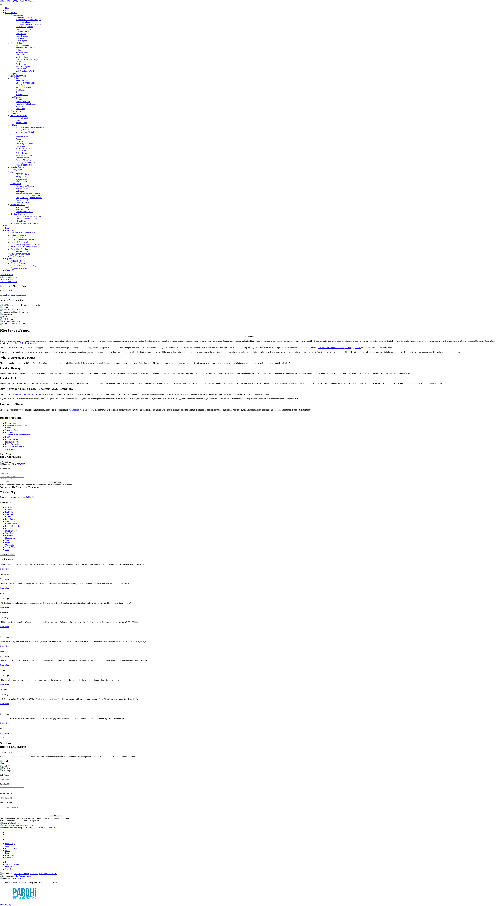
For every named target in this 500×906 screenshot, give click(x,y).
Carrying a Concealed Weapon (28, 24)
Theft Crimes (15, 97)
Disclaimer (9, 867)
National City (10, 538)
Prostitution (20, 90)
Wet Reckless (21, 181)
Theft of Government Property (28, 59)
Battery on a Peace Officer (26, 22)
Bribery (19, 50)
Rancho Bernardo (12, 526)
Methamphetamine (23, 188)
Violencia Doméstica (18, 268)
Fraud (18, 120)
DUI (12, 172)
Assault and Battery (24, 17)
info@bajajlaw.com (23, 876)
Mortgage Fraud (22, 57)
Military (13, 125)
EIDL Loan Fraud (23, 148)
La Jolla (8, 510)
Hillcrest (8, 542)
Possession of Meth (24, 200)
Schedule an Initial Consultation (13, 295)
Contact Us (9, 270)
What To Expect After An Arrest (23, 247)
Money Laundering (24, 45)
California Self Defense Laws (22, 233)
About (7, 10)
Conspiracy (20, 141)
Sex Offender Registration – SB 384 (25, 244)
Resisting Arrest (22, 158)
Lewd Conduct (22, 85)
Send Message (55, 482)
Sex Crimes (15, 78)
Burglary (19, 99)
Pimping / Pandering (24, 87)
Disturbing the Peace (24, 144)
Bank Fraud (20, 55)
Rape (18, 92)
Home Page (10, 844)
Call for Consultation (8, 277)
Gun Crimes (21, 34)
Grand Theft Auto (23, 101)
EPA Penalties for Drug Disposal (29, 195)
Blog (7, 228)
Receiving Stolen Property (26, 104)
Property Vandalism (24, 160)
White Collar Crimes (18, 116)
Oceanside (9, 545)
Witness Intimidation (24, 165)
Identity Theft (21, 123)
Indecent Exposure (23, 80)
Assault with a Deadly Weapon (28, 19)
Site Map (9, 869)
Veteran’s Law (16, 111)
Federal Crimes (16, 43)
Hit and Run (21, 221)
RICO (18, 62)
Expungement (16, 169)
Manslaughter (21, 41)
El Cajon (8, 528)
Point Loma (10, 519)
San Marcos (10, 533)
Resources (9, 230)
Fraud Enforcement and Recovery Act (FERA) (23, 394)
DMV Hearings (22, 174)
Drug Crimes (15, 183)
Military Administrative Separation (30, 127)
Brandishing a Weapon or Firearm (24, 223)
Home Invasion (22, 36)
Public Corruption (23, 66)
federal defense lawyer (29, 343)
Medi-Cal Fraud (22, 207)
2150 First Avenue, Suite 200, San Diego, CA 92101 (35, 873)
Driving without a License (26, 219)
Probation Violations (24, 155)
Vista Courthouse (17, 256)
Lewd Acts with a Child (25, 83)
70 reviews (50, 828)
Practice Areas (11, 12)
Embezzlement (22, 118)
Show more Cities (7, 554)
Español (8, 258)
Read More (4, 569)
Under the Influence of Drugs (28, 193)
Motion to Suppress (18, 235)
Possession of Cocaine (25, 186)
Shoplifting (20, 108)
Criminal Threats (22, 31)
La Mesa (8, 517)
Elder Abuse (21, 151)
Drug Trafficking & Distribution (29, 197)
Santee (8, 540)
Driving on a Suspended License (29, 216)
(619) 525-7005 (6, 275)
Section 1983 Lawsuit (19, 242)
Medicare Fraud (22, 209)
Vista (7, 549)
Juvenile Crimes (17, 167)
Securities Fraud (22, 52)
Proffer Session (22, 64)
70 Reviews (5, 738)
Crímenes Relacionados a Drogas (24, 265)
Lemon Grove (11, 524)
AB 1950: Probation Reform (22, 240)
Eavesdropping (22, 146)
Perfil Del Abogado (18, 261)
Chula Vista (10, 521)
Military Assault (22, 130)
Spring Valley (10, 547)
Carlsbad (8, 507)
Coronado (9, 514)
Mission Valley (11, 531)
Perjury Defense (22, 153)
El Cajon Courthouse (19, 251)
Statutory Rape (22, 94)
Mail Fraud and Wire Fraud (27, 71)
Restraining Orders (18, 76)
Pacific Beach (11, 512)
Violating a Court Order (25, 162)
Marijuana (20, 190)
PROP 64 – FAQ (17, 237)
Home (7, 8)
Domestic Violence (23, 29)
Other (12, 134)
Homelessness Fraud (24, 212)
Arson (18, 139)
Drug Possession (22, 202)
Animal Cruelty (22, 137)
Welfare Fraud (16, 113)
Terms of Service (12, 864)
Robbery (19, 106)
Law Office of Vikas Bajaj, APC (80, 410)
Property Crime (16, 73)
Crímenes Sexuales (18, 263)
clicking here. (30, 497)
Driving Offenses (17, 214)
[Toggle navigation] (1, 4)
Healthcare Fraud (17, 205)
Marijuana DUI (22, 179)
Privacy (8, 862)
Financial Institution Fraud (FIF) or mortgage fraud (339, 347)
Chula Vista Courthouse (20, 249)
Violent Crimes (16, 15)
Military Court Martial (25, 132)
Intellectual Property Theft (26, 48)
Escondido (9, 535)
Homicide (20, 38)
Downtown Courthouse (20, 254)
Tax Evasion (21, 69)
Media (7, 226)
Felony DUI (21, 176)
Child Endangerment (24, 27)
